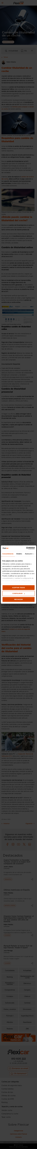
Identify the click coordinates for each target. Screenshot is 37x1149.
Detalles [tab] (19, 554)
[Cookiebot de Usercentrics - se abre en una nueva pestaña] (26, 548)
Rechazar (18, 599)
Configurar (17, 593)
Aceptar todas (18, 587)
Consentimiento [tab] (7, 554)
